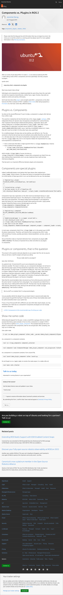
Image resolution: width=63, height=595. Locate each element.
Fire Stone (4, 103)
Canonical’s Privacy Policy (45, 399)
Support (29, 481)
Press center (55, 565)
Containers (5, 534)
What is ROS (32, 499)
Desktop (24, 540)
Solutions (4, 553)
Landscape (5, 529)
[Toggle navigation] (60, 6)
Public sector (39, 559)
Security (4, 523)
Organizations (26, 510)
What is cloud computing (29, 517)
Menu (60, 2)
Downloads (5, 540)
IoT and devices (39, 555)
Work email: (7, 390)
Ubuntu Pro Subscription (29, 549)
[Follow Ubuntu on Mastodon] (23, 570)
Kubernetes (5, 488)
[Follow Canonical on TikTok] (43, 570)
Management (43, 503)
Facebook (9, 24)
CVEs (57, 523)
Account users (37, 543)
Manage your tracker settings (11, 590)
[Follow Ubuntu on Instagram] (35, 570)
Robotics (4, 499)
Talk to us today (10, 371)
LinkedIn (16, 24)
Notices (24, 525)
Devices (52, 549)
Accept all (24, 590)
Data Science (33, 495)
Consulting (41, 484)
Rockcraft (39, 536)
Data (26, 553)
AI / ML (4, 495)
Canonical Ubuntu (6, 2)
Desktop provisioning (43, 549)
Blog (43, 565)
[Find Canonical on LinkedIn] (31, 570)
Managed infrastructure (8, 492)
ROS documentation (19, 39)
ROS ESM (24, 499)
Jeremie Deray (13, 17)
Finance (51, 559)
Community (40, 499)
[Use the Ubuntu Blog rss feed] (47, 570)
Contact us (6, 565)
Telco (46, 559)
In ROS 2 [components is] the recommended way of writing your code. (23, 310)
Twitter (13, 24)
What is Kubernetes (27, 488)
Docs (46, 484)
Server (30, 540)
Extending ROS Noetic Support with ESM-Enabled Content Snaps (28, 437)
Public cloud (42, 519)
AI (23, 553)
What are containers (27, 534)
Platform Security (27, 523)
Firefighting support (27, 545)
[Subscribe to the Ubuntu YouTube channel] (39, 570)
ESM (34, 523)
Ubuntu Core (5, 506)
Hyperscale (25, 514)
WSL (35, 540)
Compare (37, 529)
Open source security (28, 555)
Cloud (3, 517)
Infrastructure (32, 553)
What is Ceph (26, 484)
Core (38, 540)
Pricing (45, 543)
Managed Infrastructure (43, 553)
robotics (20, 28)
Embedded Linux (33, 503)
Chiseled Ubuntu (39, 534)
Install (24, 481)
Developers (35, 510)
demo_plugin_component (23, 323)
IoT (3, 503)
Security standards (49, 523)
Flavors (41, 510)
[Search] (56, 2)
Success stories (33, 506)
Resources (53, 488)
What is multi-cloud (32, 519)
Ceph (3, 484)
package (44, 119)
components (8, 28)
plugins (15, 28)
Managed (33, 484)
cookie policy (29, 586)
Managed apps (26, 492)
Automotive (25, 559)
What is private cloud (43, 517)
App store (25, 503)
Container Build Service (28, 536)
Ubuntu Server (6, 514)
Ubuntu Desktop (6, 510)
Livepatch (40, 523)
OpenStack (5, 481)
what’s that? (32, 101)
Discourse (51, 543)
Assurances (31, 525)
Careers (38, 565)
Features (24, 506)
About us (24, 565)
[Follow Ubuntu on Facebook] (27, 570)
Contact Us (6, 422)
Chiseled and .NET (50, 534)
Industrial (32, 559)
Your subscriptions (27, 543)
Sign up (6, 405)
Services (40, 506)
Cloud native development (52, 555)
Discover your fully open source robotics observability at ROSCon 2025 (30, 449)
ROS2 (24, 28)
